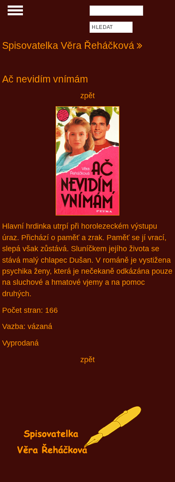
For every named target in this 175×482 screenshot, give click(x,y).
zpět (87, 95)
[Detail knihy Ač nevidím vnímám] (87, 160)
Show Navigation (14, 12)
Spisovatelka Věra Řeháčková (68, 45)
